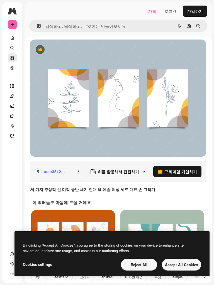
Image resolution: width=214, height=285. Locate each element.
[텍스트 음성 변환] (12, 126)
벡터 (39, 276)
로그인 (170, 11)
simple (178, 276)
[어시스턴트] (12, 136)
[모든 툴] (12, 86)
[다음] (205, 276)
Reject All (139, 264)
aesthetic (61, 276)
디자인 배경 (134, 276)
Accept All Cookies (181, 264)
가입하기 (195, 11)
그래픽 (85, 276)
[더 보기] (12, 273)
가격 (152, 11)
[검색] (12, 47)
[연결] (12, 253)
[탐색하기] (12, 67)
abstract (107, 276)
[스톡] (12, 57)
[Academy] (12, 263)
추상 (157, 276)
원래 (62, 50)
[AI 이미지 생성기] (12, 106)
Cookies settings (37, 264)
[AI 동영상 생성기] (12, 116)
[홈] (12, 37)
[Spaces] (12, 96)
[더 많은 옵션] (78, 171)
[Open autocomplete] (37, 26)
